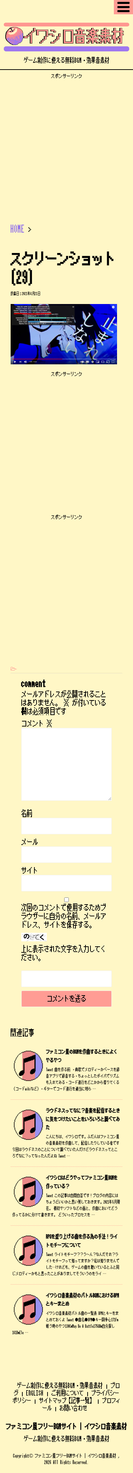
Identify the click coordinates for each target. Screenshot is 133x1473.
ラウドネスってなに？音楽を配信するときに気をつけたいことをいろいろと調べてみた (83, 1119)
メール (29, 842)
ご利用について (67, 1393)
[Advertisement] (66, 146)
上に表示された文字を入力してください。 (63, 953)
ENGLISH (35, 1393)
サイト (29, 870)
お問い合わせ (73, 1408)
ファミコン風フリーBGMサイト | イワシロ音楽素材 (66, 1427)
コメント (36, 723)
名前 (27, 813)
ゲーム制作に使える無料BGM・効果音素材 (60, 1385)
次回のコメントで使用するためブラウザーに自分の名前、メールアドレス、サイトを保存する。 (63, 916)
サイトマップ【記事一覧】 (66, 1400)
